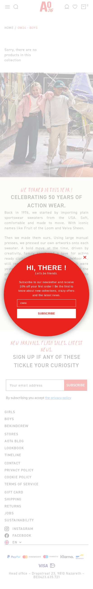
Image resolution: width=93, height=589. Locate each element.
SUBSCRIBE (46, 313)
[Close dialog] (85, 257)
